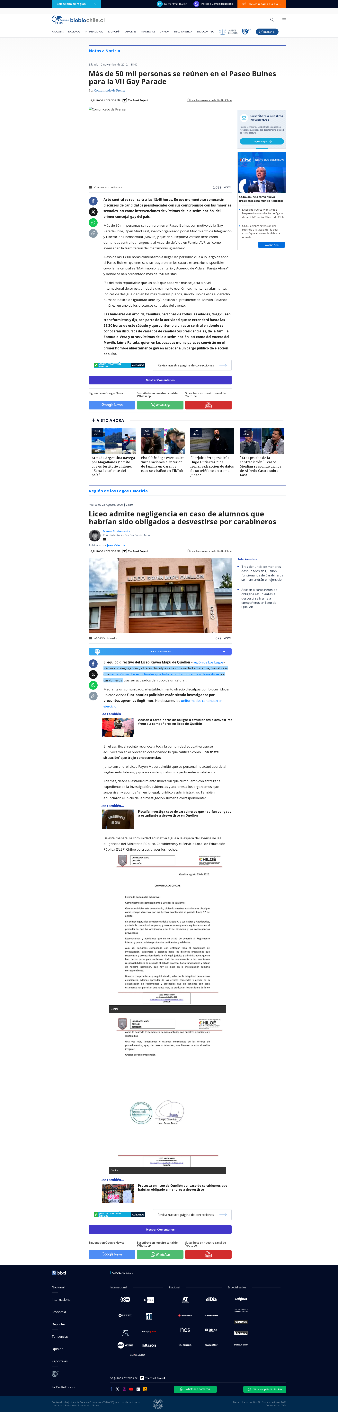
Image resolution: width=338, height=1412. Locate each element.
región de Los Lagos (208, 662)
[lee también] (119, 727)
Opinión (165, 31)
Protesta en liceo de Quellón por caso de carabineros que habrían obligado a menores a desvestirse (182, 1188)
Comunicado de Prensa (109, 90)
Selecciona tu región (71, 4)
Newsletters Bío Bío (175, 4)
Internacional (94, 31)
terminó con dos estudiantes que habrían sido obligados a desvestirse (164, 674)
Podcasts (58, 31)
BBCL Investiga (183, 31)
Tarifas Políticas (62, 1387)
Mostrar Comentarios (160, 380)
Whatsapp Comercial (197, 1389)
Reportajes (60, 1361)
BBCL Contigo (205, 31)
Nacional (74, 31)
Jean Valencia (116, 545)
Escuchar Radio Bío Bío (263, 4)
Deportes (130, 31)
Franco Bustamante (116, 531)
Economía (114, 31)
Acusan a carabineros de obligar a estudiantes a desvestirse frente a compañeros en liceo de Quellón (185, 722)
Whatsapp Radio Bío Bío (267, 1389)
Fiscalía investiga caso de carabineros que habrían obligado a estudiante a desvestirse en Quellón (184, 814)
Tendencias (148, 31)
